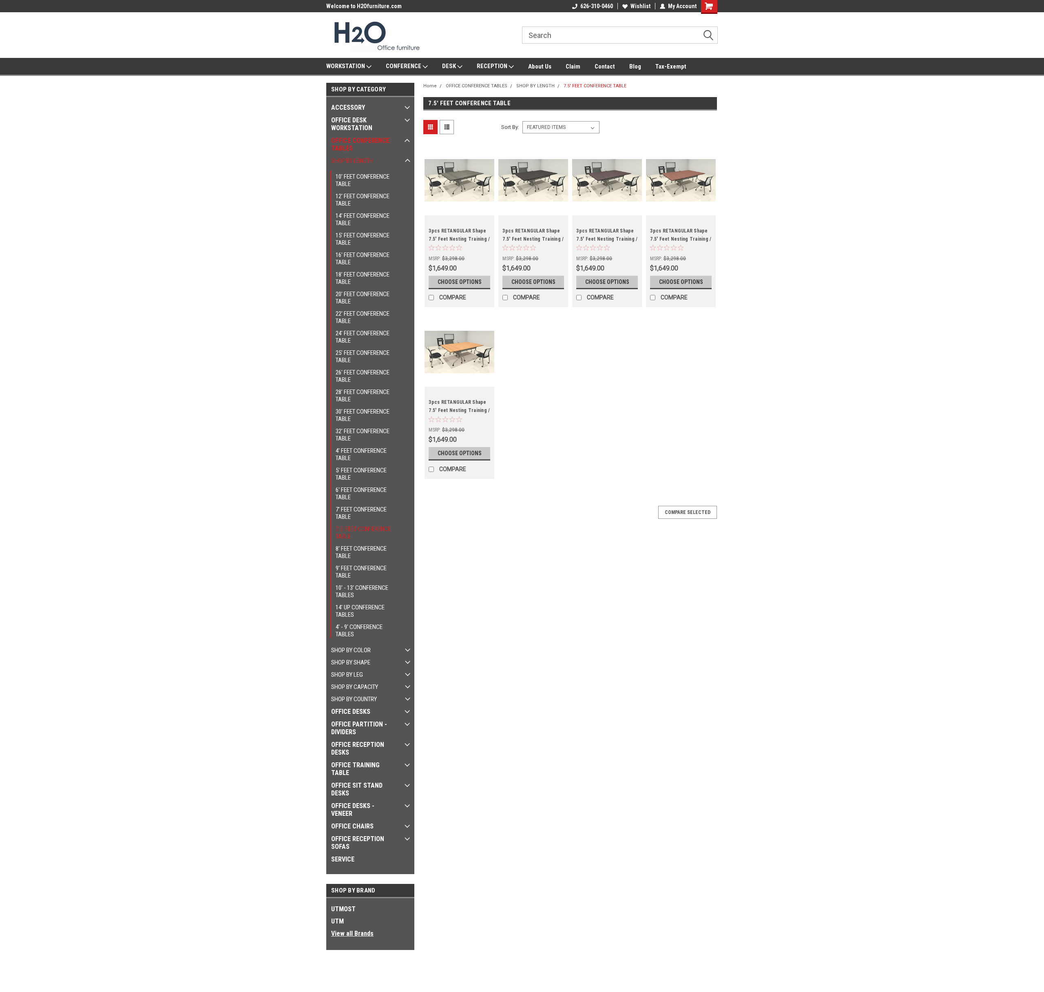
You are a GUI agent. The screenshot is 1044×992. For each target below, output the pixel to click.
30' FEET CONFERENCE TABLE (362, 415)
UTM (337, 921)
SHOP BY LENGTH (352, 160)
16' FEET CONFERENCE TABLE (362, 258)
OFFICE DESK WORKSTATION (351, 124)
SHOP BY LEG (347, 674)
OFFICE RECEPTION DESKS (357, 748)
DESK (449, 66)
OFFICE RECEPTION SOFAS (357, 842)
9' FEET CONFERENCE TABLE (361, 572)
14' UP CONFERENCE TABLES (360, 611)
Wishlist (640, 6)
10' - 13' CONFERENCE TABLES (362, 591)
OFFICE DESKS (350, 711)
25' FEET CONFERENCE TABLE (362, 356)
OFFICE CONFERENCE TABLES (360, 144)
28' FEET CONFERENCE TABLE (362, 395)
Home (430, 86)
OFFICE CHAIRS (352, 826)
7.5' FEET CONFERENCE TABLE (363, 532)
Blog (635, 66)
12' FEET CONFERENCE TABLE (362, 200)
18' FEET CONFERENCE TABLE (362, 278)
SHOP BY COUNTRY (354, 699)
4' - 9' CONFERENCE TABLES (359, 630)
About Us (539, 66)
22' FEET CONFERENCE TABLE (362, 317)
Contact (605, 66)
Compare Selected (687, 512)
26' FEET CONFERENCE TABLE (362, 376)
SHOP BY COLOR (351, 650)
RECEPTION (493, 66)
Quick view (459, 209)
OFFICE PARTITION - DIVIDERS (359, 728)
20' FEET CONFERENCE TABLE (362, 297)
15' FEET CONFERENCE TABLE (362, 239)
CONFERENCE (404, 66)
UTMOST (343, 909)
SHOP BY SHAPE (350, 662)
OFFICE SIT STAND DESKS (357, 789)
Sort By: (510, 127)
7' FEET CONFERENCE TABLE (361, 513)
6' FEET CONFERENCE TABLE (361, 493)
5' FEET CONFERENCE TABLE (361, 474)
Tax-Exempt (670, 66)
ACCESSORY (348, 107)
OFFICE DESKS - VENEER (352, 809)
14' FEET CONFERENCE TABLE (362, 219)
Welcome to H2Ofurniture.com (364, 6)
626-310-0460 (596, 6)
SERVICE (342, 859)
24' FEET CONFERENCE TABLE (362, 337)
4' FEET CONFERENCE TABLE (361, 454)
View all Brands (352, 933)
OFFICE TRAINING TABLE (355, 769)
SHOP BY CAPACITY (354, 687)
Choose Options (460, 282)
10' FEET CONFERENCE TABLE (362, 180)
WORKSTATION (346, 66)
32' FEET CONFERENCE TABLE (362, 434)
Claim (573, 66)
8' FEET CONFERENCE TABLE (361, 552)
